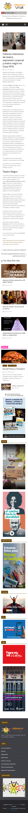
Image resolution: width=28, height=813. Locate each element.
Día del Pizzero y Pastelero (14, 369)
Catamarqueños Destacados (8, 764)
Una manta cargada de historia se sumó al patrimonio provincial (13, 255)
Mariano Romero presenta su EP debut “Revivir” (14, 281)
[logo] (12, 726)
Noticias (5, 50)
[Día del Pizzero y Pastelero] (14, 356)
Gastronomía (4, 757)
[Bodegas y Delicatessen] (6, 386)
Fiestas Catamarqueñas (7, 767)
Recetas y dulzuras (12, 365)
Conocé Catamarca (6, 748)
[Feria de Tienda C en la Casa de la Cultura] (14, 291)
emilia (12, 69)
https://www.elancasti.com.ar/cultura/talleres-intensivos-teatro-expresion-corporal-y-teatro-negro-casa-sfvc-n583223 (14, 242)
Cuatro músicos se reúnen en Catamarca (14, 250)
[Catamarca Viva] (3, 24)
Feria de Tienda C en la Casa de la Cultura (13, 308)
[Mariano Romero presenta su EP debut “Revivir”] (14, 265)
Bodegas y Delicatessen (18, 385)
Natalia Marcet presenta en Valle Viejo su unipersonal (14, 334)
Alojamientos (4, 754)
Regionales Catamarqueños (8, 770)
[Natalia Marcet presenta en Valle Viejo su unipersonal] (14, 318)
